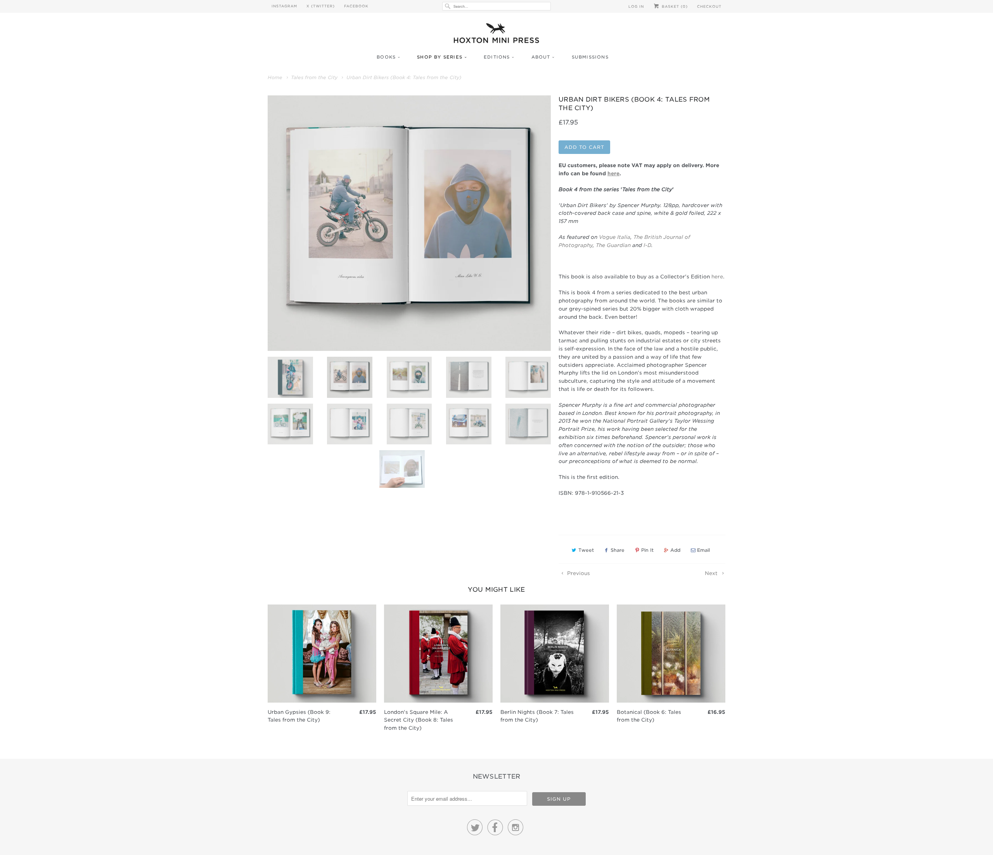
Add (675, 550)
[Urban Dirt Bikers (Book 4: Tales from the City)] (409, 223)
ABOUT (540, 57)
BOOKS (386, 57)
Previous (578, 573)
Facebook (356, 6)
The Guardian (614, 245)
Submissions (590, 57)
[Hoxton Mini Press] (496, 35)
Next (712, 573)
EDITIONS (497, 57)
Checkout (709, 6)
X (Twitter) (320, 6)
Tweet (586, 550)
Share (618, 550)
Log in (636, 6)
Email (703, 550)
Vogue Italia (614, 237)
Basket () (674, 6)
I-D (647, 245)
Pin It (647, 550)
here (717, 277)
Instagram (284, 6)
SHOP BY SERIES (439, 57)
